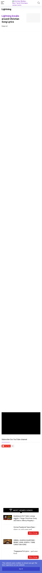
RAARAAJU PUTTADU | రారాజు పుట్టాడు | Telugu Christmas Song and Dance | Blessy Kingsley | (25, 518)
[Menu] (2, 3)
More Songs (33, 533)
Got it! (21, 569)
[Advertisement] (21, 481)
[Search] (38, 3)
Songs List (5, 26)
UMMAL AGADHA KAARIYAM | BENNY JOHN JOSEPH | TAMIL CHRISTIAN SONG (24, 542)
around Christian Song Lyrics (10, 19)
